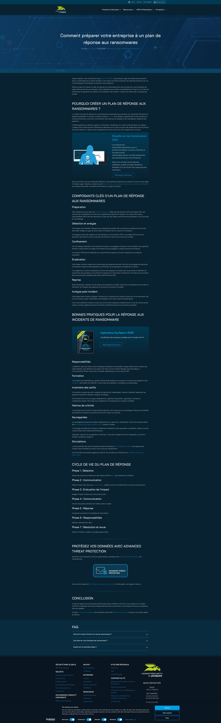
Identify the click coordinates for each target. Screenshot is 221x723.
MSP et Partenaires (144, 9)
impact (110, 116)
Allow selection (167, 713)
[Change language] (131, 2)
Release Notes (88, 701)
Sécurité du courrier (113, 49)
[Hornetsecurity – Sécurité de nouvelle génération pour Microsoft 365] (60, 9)
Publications (87, 698)
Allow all (167, 708)
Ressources (128, 9)
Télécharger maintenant (123, 175)
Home (58, 71)
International (87, 681)
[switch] (89, 719)
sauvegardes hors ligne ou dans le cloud (88, 424)
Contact (139, 2)
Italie (112, 671)
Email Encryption (61, 681)
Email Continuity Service (63, 688)
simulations (76, 383)
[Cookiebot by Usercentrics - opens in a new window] (50, 719)
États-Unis (114, 668)
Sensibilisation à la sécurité (130, 49)
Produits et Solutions (110, 9)
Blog (63, 71)
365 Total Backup (88, 668)
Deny (167, 718)
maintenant (112, 345)
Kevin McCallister (107, 78)
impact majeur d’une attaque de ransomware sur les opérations (124, 184)
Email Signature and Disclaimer (65, 685)
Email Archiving (60, 678)
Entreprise (160, 9)
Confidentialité (115, 701)
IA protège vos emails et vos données (102, 584)
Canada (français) (116, 674)
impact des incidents (121, 612)
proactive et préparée (85, 612)
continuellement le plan (123, 446)
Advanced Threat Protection (129, 557)
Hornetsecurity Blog (89, 695)
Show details (129, 719)
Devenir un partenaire (90, 685)
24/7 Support (147, 2)
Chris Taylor (92, 49)
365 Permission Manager (63, 701)
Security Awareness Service (64, 675)
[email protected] (152, 696)
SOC (113, 475)
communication (98, 485)
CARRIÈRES (87, 688)
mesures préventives (102, 212)
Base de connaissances (118, 687)
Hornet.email (60, 691)
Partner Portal (160, 2)
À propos (86, 678)
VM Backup (86, 671)
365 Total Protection (62, 668)
